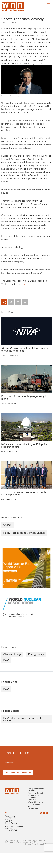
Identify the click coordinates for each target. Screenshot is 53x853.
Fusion (30, 807)
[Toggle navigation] (48, 4)
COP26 (7, 525)
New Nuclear (33, 791)
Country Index (33, 809)
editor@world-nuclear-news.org (14, 827)
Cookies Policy (42, 844)
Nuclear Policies (34, 795)
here (25, 284)
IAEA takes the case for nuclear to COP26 (22, 719)
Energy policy (36, 654)
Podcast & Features (35, 804)
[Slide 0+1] (20, 592)
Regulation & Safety (36, 793)
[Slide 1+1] (24, 592)
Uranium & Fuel (34, 800)
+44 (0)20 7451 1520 (13, 830)
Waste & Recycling (35, 802)
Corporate (32, 798)
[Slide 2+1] (29, 592)
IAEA (6, 660)
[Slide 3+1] (33, 592)
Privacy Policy (30, 844)
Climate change (12, 654)
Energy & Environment (36, 789)
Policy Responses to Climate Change (24, 533)
